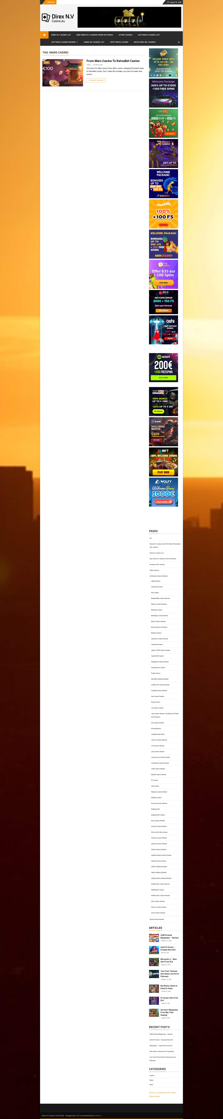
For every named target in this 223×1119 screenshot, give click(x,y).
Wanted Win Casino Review (160, 884)
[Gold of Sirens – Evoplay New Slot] (154, 950)
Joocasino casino (157, 708)
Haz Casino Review (157, 696)
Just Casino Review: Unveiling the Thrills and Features (165, 715)
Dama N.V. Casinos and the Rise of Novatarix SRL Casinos (165, 545)
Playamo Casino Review (159, 792)
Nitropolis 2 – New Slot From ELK (169, 960)
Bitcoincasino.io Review (159, 627)
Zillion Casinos (154, 1096)
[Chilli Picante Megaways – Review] (154, 938)
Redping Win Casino (158, 815)
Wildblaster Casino (157, 890)
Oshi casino (155, 786)
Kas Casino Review (157, 723)
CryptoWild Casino (157, 656)
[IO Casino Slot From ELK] (154, 1001)
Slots (151, 1085)
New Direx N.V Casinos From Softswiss (95, 35)
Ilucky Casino (155, 702)
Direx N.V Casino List (61, 35)
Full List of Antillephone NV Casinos (162, 1092)
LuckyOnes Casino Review (160, 763)
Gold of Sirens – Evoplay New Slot (69, 2)
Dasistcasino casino (158, 667)
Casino (152, 1075)
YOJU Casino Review (158, 913)
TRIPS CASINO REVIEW (159, 872)
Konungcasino (156, 728)
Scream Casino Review (159, 826)
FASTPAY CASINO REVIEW (160, 679)
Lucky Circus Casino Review (160, 757)
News (46, 62)
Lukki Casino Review (158, 769)
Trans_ (89, 65)
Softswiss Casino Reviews (63, 42)
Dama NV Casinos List (94, 42)
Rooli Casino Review (158, 821)
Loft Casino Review (157, 746)
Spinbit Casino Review (158, 861)
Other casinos (126, 35)
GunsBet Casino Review (159, 690)
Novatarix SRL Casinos (145, 42)
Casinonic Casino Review (159, 639)
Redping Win (155, 809)
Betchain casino (156, 610)
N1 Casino (154, 780)
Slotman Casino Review (159, 838)
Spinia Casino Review (157, 919)
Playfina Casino (156, 797)
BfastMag (79, 1115)
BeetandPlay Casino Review (160, 598)
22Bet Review (155, 581)
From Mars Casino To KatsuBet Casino (113, 61)
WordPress (97, 1115)
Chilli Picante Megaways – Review (170, 936)
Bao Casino (155, 592)
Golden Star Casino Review (160, 685)
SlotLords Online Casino (159, 832)
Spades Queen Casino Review (161, 855)
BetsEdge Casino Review (159, 615)
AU (151, 538)
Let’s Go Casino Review (159, 740)
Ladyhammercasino (158, 734)
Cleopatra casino (157, 644)
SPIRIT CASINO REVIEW (159, 867)
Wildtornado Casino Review (160, 895)
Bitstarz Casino (156, 633)
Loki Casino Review (157, 751)
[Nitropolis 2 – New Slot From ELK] (154, 962)
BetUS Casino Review (158, 621)
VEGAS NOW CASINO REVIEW (161, 878)
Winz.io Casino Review (159, 907)
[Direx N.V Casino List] (44, 35)
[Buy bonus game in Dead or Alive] (154, 989)
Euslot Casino (156, 673)
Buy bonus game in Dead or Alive (169, 987)
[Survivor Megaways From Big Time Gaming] (154, 1013)
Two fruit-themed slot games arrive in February (170, 973)
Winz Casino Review (158, 901)
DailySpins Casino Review (160, 662)
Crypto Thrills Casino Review (160, 650)
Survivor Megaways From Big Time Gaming (169, 1012)
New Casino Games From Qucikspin (162, 1051)
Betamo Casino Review (159, 604)
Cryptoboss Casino (119, 42)
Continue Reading (96, 80)
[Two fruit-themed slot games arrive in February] (154, 974)
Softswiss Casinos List (149, 35)
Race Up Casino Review (159, 803)
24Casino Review (157, 587)
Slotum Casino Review (158, 849)
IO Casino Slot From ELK (169, 999)
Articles (155, 927)
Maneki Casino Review (158, 774)
